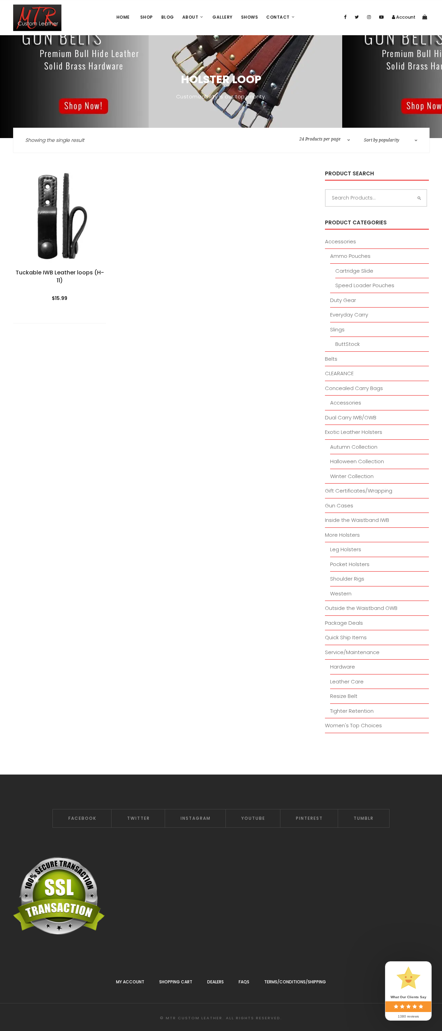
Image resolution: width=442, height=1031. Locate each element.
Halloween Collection (357, 461)
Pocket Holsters (349, 564)
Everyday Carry (349, 314)
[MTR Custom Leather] (37, 17)
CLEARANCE (339, 373)
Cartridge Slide (354, 270)
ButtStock (347, 344)
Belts (331, 358)
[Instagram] (369, 17)
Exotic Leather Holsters (353, 432)
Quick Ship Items (346, 637)
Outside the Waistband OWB (361, 608)
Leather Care (347, 681)
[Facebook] (345, 17)
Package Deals (344, 622)
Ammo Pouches (350, 256)
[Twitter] (356, 17)
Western (341, 593)
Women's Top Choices (353, 725)
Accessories (340, 241)
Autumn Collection (353, 446)
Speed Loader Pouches (364, 285)
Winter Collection (352, 476)
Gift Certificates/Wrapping (358, 490)
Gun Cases (339, 505)
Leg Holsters (345, 549)
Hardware (342, 666)
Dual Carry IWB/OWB (350, 417)
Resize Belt (343, 696)
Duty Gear (343, 300)
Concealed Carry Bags (354, 388)
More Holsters (342, 534)
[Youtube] (381, 17)
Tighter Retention (352, 710)
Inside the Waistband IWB (357, 520)
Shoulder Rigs (347, 578)
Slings (337, 329)
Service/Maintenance (352, 652)
